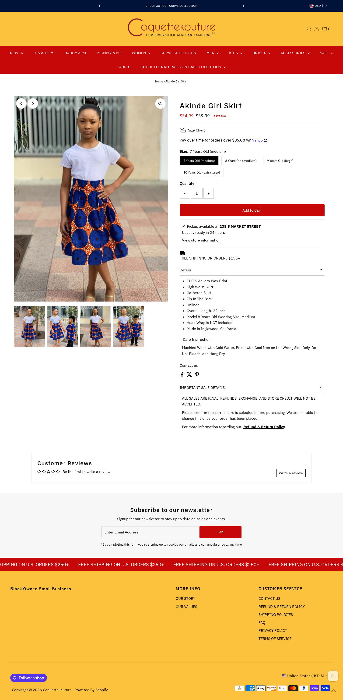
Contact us (189, 365)
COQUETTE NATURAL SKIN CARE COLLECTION (181, 66)
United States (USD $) (305, 675)
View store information (201, 240)
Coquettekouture (57, 689)
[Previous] (99, 6)
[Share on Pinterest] (197, 375)
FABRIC (123, 66)
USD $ (319, 6)
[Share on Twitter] (190, 375)
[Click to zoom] (160, 103)
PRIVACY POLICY (273, 630)
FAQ (262, 622)
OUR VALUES (186, 606)
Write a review (291, 473)
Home (159, 81)
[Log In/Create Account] (317, 29)
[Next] (243, 6)
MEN (211, 52)
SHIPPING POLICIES (276, 614)
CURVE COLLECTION (178, 52)
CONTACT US (269, 598)
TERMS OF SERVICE (275, 638)
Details (186, 270)
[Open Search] (309, 29)
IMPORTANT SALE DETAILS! (203, 387)
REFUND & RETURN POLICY (282, 606)
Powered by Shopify (91, 689)
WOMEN (139, 52)
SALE (325, 52)
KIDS (234, 52)
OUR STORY (185, 598)
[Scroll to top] (333, 690)
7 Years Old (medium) (199, 161)
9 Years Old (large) (280, 161)
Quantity (187, 183)
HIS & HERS (44, 52)
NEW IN (16, 52)
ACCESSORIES (293, 52)
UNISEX (259, 52)
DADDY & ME (75, 52)
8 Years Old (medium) (241, 161)
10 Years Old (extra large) (201, 172)
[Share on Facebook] (182, 375)
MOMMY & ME (109, 52)
